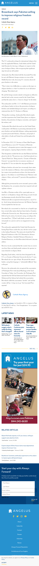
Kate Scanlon (5, 440)
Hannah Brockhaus (18, 339)
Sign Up (34, 499)
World (4, 9)
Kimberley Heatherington (8, 450)
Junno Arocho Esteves (31, 336)
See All (32, 348)
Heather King (5, 334)
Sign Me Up (5, 497)
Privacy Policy (24, 557)
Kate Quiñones (5, 460)
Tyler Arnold (17, 338)
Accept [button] (4, 562)
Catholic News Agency (8, 22)
